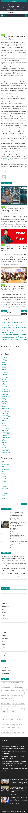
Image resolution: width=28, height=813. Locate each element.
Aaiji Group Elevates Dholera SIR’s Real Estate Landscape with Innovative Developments (12, 210)
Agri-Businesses (5, 690)
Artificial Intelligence (17, 695)
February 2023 (5, 428)
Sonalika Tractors (11, 727)
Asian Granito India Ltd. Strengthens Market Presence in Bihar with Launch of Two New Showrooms (14, 248)
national (9, 722)
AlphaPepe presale (5, 695)
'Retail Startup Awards (6, 687)
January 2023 (5, 430)
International (5, 476)
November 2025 (5, 372)
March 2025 (4, 386)
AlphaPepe (21, 693)
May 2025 (4, 383)
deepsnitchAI (21, 709)
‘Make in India (21, 732)
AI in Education (22, 690)
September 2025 (6, 376)
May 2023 (4, 423)
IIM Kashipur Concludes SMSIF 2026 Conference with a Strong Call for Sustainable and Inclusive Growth (18, 781)
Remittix (3, 727)
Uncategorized (5, 497)
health (2, 719)
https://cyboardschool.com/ (10, 160)
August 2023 (5, 418)
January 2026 (5, 369)
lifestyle (3, 722)
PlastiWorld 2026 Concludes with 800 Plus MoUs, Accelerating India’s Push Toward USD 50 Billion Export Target (13, 288)
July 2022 (4, 440)
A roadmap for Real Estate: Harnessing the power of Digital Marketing (24, 311)
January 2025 (5, 389)
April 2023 (4, 425)
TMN (10, 730)
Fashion (4, 471)
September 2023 (6, 417)
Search (9, 312)
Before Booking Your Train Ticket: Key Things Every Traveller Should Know (14, 564)
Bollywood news (5, 706)
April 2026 (4, 364)
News (3, 483)
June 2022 (4, 442)
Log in (3, 665)
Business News (5, 7)
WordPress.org (5, 673)
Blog (3, 461)
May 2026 (4, 362)
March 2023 (4, 427)
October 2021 (5, 451)
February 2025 (5, 388)
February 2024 (5, 408)
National (8, 9)
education (13, 711)
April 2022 (4, 445)
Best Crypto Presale (6, 703)
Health (3, 475)
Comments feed (6, 670)
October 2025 (5, 374)
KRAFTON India (20, 719)
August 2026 (5, 357)
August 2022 (5, 439)
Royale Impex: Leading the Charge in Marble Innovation (17, 534)
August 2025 (5, 377)
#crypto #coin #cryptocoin (8, 685)
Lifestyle (24, 7)
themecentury (23, 811)
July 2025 (4, 379)
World (20, 9)
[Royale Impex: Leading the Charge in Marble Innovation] (5, 536)
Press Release (14, 9)
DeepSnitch (4, 709)
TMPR (14, 730)
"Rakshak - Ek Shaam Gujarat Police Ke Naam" (12, 682)
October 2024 (5, 394)
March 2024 (5, 406)
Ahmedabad (14, 690)
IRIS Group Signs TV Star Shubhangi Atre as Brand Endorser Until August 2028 (13, 570)
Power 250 (4, 486)
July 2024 (4, 400)
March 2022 (4, 447)
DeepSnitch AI (12, 709)
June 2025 (4, 381)
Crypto (18, 706)
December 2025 (6, 371)
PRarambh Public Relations (7, 724)
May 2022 (4, 444)
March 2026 (4, 366)
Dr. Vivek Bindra (4, 711)
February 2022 (5, 449)
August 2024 (5, 398)
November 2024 (6, 393)
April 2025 (4, 384)
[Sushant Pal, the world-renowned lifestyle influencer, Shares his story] (5, 544)
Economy (4, 466)
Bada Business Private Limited (8, 701)
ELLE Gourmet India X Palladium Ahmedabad (11, 714)
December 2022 (6, 432)
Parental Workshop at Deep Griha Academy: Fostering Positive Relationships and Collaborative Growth (18, 789)
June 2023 (4, 422)
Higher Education (10, 719)
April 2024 (4, 405)
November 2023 (5, 413)
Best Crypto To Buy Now (18, 703)
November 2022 (5, 434)
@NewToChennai (18, 687)
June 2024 (4, 401)
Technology (5, 493)
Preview (4, 490)
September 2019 (6, 452)
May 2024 (4, 403)
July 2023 (4, 420)
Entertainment (18, 7)
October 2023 (5, 415)
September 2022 (6, 437)
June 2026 (4, 360)
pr (13, 722)
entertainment (4, 716)
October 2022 (5, 435)
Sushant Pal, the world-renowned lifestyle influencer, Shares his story (18, 543)
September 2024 (6, 396)
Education (12, 7)
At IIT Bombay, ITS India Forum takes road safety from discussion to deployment (14, 582)
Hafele (22, 716)
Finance (4, 473)
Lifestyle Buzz (5, 480)
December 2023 (6, 411)
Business (3, 34)
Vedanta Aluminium (6, 732)
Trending (4, 495)
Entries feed (5, 667)
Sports (3, 491)
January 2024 (5, 410)
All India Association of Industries (9, 693)
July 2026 (4, 359)
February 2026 (5, 367)
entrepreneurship (14, 716)
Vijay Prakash (14, 213)
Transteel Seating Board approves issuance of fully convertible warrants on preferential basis (16, 514)
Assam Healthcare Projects (7, 698)
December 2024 (6, 391)
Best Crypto (20, 701)
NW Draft (4, 485)
